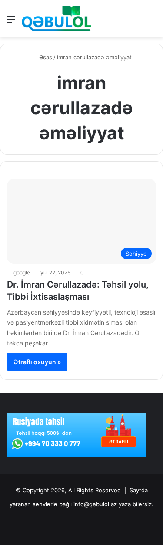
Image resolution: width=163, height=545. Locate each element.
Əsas (44, 57)
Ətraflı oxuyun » (37, 362)
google (21, 272)
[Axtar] (152, 22)
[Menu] (11, 22)
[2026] (56, 18)
